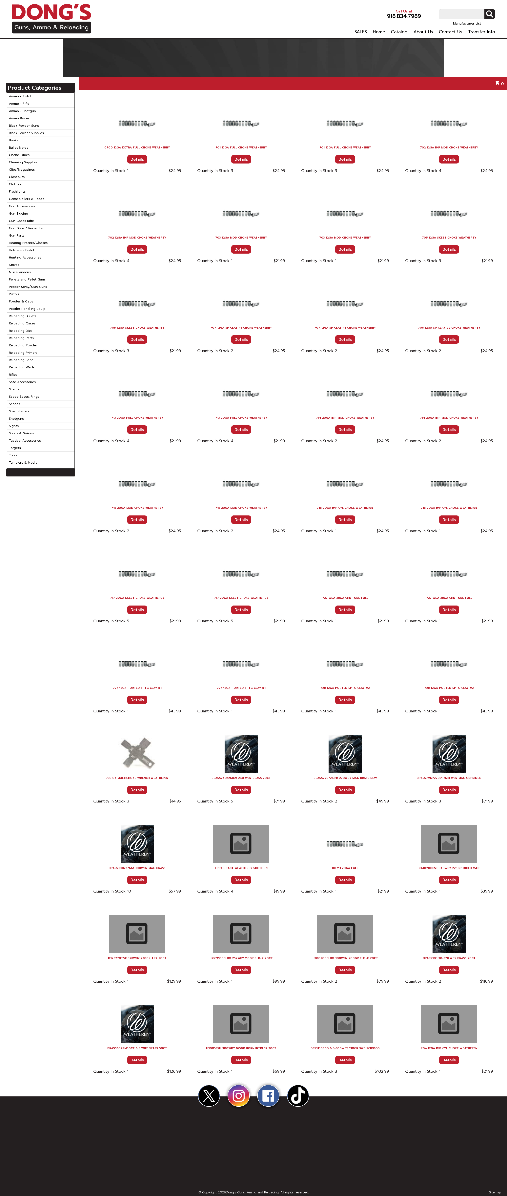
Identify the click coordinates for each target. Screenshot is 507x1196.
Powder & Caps (21, 301)
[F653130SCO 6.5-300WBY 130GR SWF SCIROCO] (345, 1024)
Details (137, 159)
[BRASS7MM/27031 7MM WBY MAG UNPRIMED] (449, 754)
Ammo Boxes (19, 118)
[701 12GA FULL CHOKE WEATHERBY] (241, 123)
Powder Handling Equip (27, 308)
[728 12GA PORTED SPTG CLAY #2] (345, 664)
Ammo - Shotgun (22, 111)
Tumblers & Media (23, 462)
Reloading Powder (23, 345)
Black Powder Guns (24, 125)
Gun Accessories (22, 206)
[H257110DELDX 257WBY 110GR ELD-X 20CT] (241, 934)
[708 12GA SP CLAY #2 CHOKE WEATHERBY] (449, 303)
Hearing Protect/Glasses (28, 243)
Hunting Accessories (25, 257)
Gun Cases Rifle (21, 221)
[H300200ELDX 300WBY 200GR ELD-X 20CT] (345, 934)
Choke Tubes (19, 155)
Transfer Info (481, 32)
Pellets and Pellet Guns (27, 279)
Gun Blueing (18, 213)
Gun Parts (16, 235)
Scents (14, 389)
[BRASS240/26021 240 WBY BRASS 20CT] (241, 754)
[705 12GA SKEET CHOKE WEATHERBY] (449, 213)
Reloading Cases (22, 323)
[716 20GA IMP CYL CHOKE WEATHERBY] (345, 484)
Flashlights (17, 191)
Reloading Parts (21, 338)
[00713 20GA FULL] (345, 844)
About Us (423, 32)
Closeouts (17, 177)
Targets (15, 448)
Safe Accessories (22, 382)
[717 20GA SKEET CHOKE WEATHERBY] (137, 574)
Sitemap (495, 1192)
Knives (14, 264)
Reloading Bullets (22, 316)
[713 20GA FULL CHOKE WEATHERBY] (137, 394)
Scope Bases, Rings (24, 396)
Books (13, 140)
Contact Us (450, 32)
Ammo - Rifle (19, 103)
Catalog (399, 32)
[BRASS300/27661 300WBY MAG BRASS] (137, 844)
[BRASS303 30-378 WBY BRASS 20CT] (449, 934)
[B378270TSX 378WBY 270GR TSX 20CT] (137, 934)
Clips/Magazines (22, 169)
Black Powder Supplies (26, 133)
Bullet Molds (18, 147)
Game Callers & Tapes (26, 199)
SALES (361, 32)
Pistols (14, 294)
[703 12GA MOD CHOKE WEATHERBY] (241, 213)
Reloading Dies (20, 330)
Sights (14, 426)
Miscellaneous (20, 272)
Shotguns (16, 418)
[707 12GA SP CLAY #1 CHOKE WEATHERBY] (241, 303)
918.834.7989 (404, 14)
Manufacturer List (467, 23)
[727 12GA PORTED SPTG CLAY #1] (137, 664)
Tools (13, 455)
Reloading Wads (21, 367)
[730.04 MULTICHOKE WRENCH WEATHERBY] (137, 754)
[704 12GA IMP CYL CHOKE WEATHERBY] (449, 1024)
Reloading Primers (23, 352)
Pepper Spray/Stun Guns (28, 286)
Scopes (14, 404)
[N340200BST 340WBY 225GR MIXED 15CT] (449, 844)
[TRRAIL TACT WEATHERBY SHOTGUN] (241, 844)
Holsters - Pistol (21, 250)
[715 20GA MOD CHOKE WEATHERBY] (137, 484)
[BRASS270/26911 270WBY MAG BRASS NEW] (345, 754)
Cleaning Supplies (23, 162)
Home (379, 32)
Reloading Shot (21, 360)
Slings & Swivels (21, 433)
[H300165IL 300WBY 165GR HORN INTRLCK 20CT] (241, 1024)
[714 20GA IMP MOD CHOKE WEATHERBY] (345, 394)
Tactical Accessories (25, 440)
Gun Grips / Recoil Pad (27, 228)
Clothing (15, 184)
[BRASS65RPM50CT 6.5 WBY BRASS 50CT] (137, 1024)
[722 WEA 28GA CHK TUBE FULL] (345, 574)
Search (489, 14)
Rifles (13, 374)
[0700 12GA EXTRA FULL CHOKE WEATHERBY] (137, 123)
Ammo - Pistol (20, 96)
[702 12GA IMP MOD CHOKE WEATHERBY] (449, 123)
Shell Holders (19, 411)
